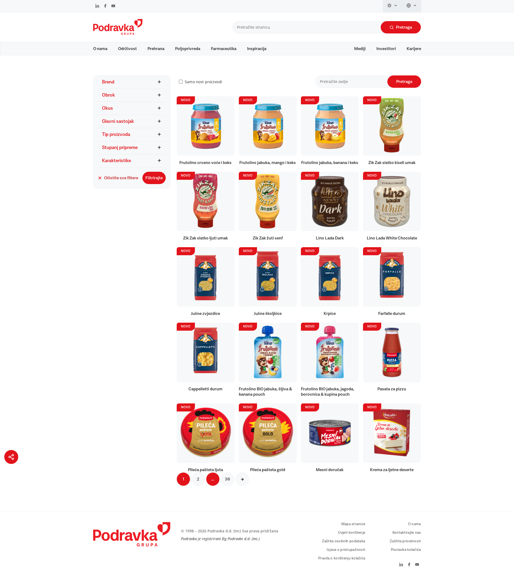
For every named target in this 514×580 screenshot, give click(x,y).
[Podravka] (117, 33)
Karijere (414, 49)
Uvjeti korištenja (351, 533)
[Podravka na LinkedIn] (97, 6)
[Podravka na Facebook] (105, 6)
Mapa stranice (353, 524)
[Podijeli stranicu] (11, 457)
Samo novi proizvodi (203, 81)
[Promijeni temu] (392, 6)
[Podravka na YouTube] (113, 6)
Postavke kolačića (406, 550)
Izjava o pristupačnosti (346, 550)
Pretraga (404, 27)
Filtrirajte (154, 178)
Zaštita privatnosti (405, 541)
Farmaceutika (223, 49)
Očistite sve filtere (121, 178)
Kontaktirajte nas (406, 533)
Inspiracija (256, 49)
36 (227, 479)
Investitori (386, 49)
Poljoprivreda (187, 49)
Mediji (360, 49)
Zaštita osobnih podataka (343, 541)
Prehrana (156, 49)
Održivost (127, 49)
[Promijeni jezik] (411, 6)
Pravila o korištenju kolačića (341, 558)
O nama (100, 49)
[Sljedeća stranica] (242, 479)
